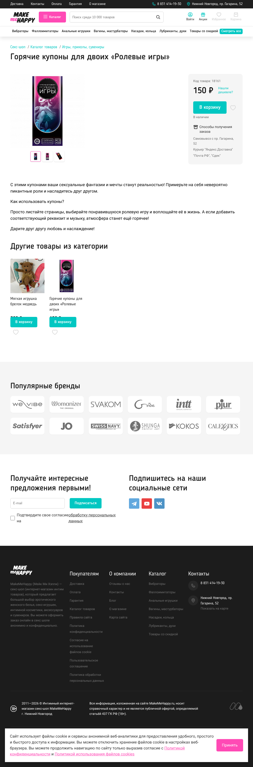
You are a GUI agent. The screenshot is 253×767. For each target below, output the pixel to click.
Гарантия (75, 4)
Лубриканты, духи (172, 31)
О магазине (97, 4)
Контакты (37, 4)
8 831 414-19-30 (169, 4)
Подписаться (86, 503)
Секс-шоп (17, 47)
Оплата (57, 4)
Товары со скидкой (204, 31)
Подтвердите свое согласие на (66, 518)
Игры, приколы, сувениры (83, 47)
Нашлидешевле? (225, 90)
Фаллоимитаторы (45, 31)
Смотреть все (231, 31)
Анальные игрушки (76, 31)
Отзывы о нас (119, 584)
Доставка (16, 4)
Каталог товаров (43, 47)
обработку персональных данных (92, 518)
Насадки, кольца (143, 31)
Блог (112, 601)
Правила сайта (81, 617)
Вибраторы (20, 31)
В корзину (209, 107)
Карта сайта (118, 617)
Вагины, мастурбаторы (111, 31)
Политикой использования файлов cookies (94, 754)
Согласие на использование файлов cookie (81, 646)
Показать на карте (214, 609)
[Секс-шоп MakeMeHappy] (22, 18)
